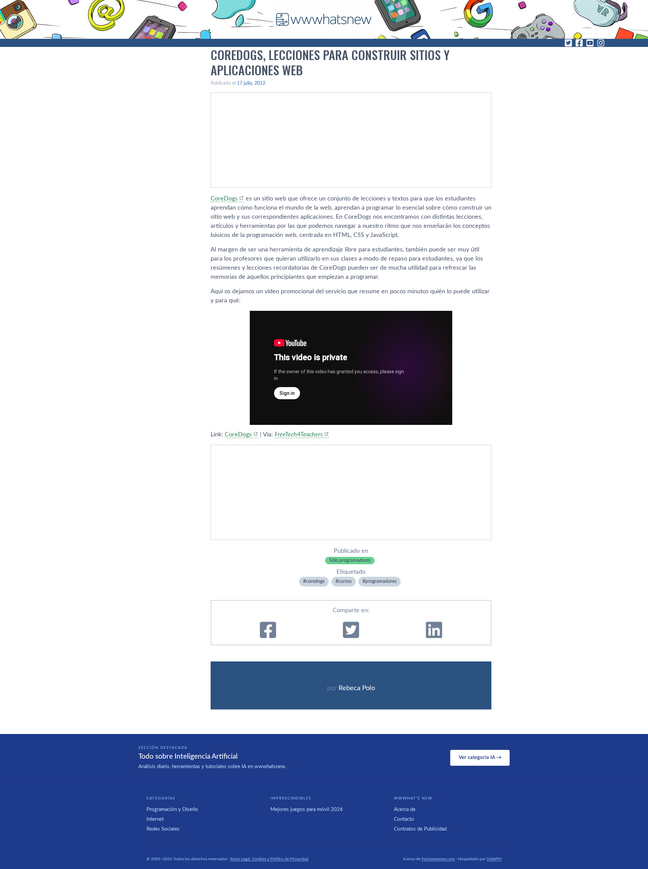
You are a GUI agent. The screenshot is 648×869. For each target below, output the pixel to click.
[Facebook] (579, 43)
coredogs (315, 581)
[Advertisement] (351, 140)
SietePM (494, 859)
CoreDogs (224, 199)
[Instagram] (601, 43)
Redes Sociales (163, 829)
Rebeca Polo (357, 688)
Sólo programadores (350, 560)
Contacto (404, 819)
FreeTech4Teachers (299, 435)
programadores (381, 581)
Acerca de (404, 809)
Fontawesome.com (438, 859)
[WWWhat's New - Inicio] (324, 19)
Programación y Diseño (172, 809)
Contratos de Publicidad (420, 829)
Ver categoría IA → (480, 757)
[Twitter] (568, 43)
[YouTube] (590, 43)
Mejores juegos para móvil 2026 (306, 809)
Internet (155, 819)
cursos (345, 581)
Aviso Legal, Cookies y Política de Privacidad (269, 859)
